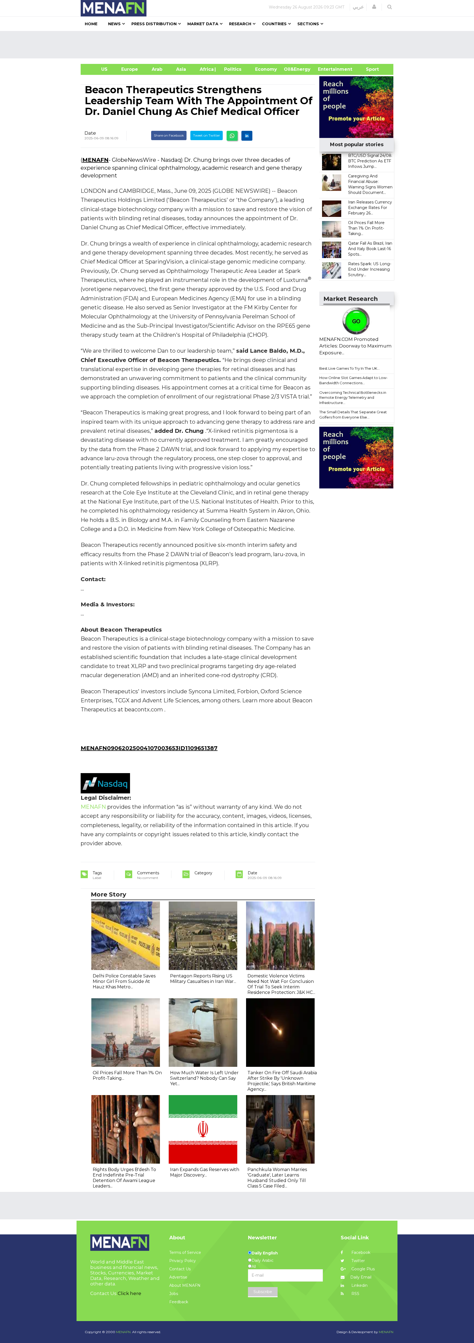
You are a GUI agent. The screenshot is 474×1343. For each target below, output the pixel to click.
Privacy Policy (182, 1260)
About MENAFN (185, 1285)
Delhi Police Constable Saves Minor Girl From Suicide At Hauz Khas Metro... (124, 981)
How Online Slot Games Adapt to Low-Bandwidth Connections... (353, 380)
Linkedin (359, 1285)
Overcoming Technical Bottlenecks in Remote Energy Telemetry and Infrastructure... (352, 397)
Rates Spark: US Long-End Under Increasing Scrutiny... (369, 269)
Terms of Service (185, 1252)
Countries (274, 23)
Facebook (360, 1252)
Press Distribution (154, 23)
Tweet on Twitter (206, 135)
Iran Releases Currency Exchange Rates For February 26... (370, 208)
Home (91, 23)
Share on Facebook (169, 135)
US (97, 69)
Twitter (357, 1260)
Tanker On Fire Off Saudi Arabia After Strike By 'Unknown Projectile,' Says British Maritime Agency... (282, 1081)
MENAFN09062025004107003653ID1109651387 (149, 748)
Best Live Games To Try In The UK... (349, 368)
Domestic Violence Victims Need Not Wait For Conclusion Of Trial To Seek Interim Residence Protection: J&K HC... (281, 984)
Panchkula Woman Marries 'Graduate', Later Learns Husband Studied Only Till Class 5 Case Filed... (277, 1178)
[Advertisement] (239, 44)
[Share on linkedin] (246, 136)
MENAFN (95, 160)
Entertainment (327, 69)
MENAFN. (123, 1332)
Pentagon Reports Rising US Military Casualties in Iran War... (203, 978)
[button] (374, 7)
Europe (129, 69)
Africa (206, 69)
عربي (358, 7)
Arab (157, 69)
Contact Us (180, 1268)
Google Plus (362, 1268)
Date (90, 133)
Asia (181, 69)
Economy (266, 69)
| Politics (231, 69)
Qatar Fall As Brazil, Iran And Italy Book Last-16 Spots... (370, 249)
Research (240, 23)
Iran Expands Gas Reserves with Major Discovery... (204, 1172)
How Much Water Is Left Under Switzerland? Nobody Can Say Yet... (204, 1078)
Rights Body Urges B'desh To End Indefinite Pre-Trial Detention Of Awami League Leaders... (124, 1178)
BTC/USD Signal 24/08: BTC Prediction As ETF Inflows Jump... (370, 161)
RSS (354, 1293)
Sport (369, 69)
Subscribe (262, 1291)
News (114, 23)
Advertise (178, 1277)
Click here (129, 1293)
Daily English (265, 1253)
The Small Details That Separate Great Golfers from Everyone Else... (353, 414)
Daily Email (360, 1277)
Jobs (173, 1293)
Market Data (202, 23)
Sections (308, 23)
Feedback (178, 1301)
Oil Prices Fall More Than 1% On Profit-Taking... (366, 228)
